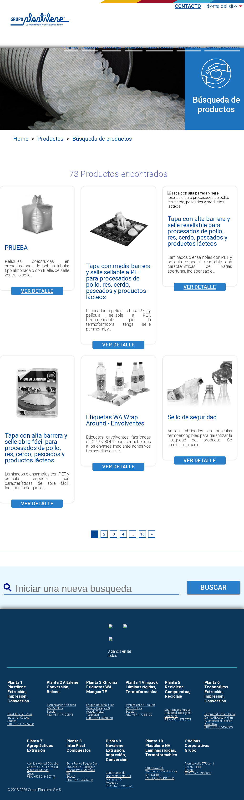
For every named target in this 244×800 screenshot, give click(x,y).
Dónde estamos (159, 48)
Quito (30, 773)
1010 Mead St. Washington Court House (161, 770)
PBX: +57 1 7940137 (119, 786)
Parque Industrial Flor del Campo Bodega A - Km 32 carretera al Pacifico (219, 718)
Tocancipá (92, 714)
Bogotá (51, 711)
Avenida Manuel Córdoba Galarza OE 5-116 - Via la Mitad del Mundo (42, 767)
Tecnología (111, 48)
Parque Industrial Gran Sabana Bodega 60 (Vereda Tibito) (100, 708)
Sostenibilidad (189, 48)
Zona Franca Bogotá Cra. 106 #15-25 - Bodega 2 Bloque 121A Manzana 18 (81, 768)
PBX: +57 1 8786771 (178, 719)
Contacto (188, 6)
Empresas (90, 48)
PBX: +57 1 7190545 (60, 714)
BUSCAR (213, 587)
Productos (133, 48)
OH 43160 (152, 774)
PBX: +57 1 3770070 (99, 718)
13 (142, 534)
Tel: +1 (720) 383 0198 (159, 778)
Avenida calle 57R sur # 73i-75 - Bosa (61, 707)
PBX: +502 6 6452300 (218, 727)
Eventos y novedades (222, 48)
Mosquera (112, 782)
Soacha (11, 721)
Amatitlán (210, 724)
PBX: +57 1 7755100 (139, 714)
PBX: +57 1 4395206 (79, 780)
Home (20, 139)
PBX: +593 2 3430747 (41, 776)
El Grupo (71, 48)
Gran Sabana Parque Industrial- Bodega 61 (178, 711)
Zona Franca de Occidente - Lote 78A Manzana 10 (118, 776)
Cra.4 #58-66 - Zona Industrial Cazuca (19, 716)
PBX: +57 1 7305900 (20, 724)
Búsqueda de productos (102, 139)
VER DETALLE (37, 291)
